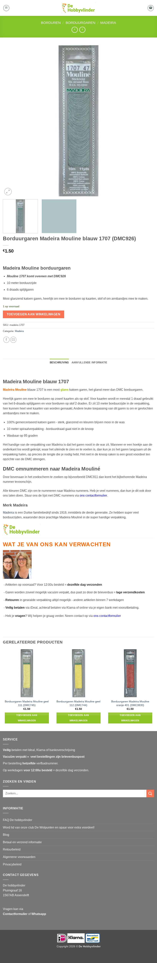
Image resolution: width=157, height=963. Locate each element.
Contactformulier (15, 914)
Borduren (51, 23)
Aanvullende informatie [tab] (89, 362)
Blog (6, 834)
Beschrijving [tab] (59, 362)
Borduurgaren (80, 23)
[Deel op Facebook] (6, 340)
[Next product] (75, 30)
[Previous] (10, 121)
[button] (6, 8)
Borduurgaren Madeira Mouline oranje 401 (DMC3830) (130, 703)
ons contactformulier (107, 615)
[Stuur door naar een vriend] (13, 340)
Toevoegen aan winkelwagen (34, 314)
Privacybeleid (12, 864)
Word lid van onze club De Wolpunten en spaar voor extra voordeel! (48, 827)
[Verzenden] (150, 793)
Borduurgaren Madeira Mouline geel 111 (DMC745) (27, 703)
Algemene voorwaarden (19, 857)
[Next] (146, 121)
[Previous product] (82, 30)
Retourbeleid (11, 849)
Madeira (108, 23)
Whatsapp (38, 914)
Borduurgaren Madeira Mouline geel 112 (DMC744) (78, 703)
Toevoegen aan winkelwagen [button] (26, 718)
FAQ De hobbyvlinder (17, 820)
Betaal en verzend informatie (22, 842)
